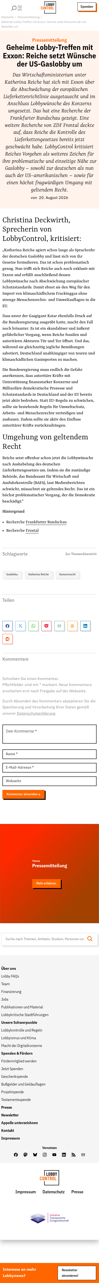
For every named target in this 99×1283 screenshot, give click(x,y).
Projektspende (12, 1092)
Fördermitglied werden (19, 1061)
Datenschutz (54, 1192)
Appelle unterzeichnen (19, 1123)
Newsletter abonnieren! (70, 1272)
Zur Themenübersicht (81, 554)
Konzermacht (67, 574)
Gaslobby (12, 574)
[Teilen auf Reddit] (7, 639)
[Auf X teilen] (20, 626)
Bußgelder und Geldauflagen (23, 1084)
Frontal (32, 531)
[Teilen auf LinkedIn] (85, 626)
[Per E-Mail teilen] (59, 626)
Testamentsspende (16, 1100)
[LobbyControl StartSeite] (49, 1179)
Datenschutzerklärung (36, 714)
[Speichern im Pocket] (46, 626)
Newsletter (10, 1115)
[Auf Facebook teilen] (7, 626)
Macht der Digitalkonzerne (21, 1046)
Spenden (86, 6)
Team (5, 984)
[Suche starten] (91, 939)
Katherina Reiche (38, 574)
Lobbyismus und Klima (18, 1038)
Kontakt (7, 1131)
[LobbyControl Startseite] (47, 7)
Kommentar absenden (21, 794)
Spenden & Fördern (17, 1054)
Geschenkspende (14, 1077)
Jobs (4, 1000)
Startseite (7, 17)
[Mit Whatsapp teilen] (33, 626)
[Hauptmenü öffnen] (22, 7)
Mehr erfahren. (46, 883)
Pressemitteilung (28, 17)
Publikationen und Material (22, 1007)
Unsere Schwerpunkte (19, 1023)
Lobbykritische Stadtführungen (25, 1015)
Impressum (10, 1138)
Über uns (8, 969)
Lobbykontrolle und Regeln (21, 1030)
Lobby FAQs (10, 976)
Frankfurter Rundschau (46, 522)
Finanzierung (11, 992)
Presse (6, 1108)
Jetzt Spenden (12, 1069)
